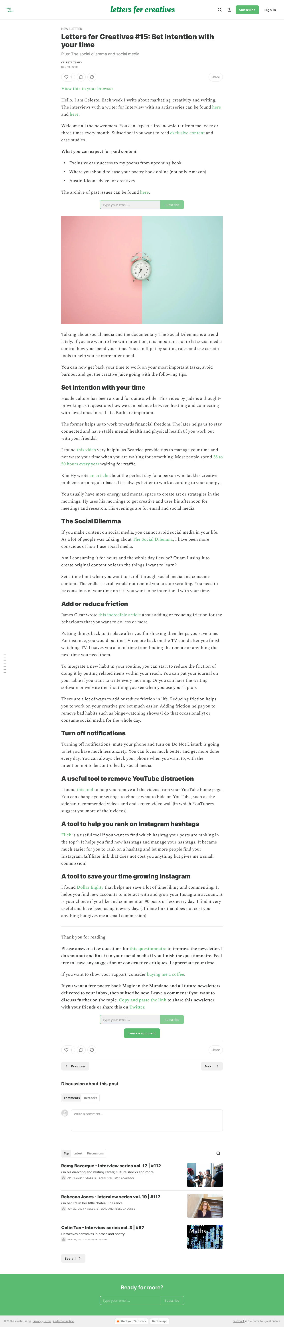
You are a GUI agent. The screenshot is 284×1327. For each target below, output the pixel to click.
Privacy (37, 1321)
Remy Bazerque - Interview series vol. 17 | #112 (111, 1165)
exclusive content (187, 133)
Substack (239, 1321)
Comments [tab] (72, 1098)
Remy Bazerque (123, 1177)
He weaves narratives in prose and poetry (93, 1234)
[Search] (219, 9)
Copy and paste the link (142, 1000)
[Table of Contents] (5, 663)
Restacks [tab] (90, 1098)
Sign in (270, 10)
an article (99, 475)
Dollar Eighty (90, 887)
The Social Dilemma (153, 539)
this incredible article (120, 615)
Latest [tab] (78, 1153)
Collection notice (63, 1321)
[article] (142, 1175)
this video (86, 450)
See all (70, 1258)
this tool (85, 789)
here (216, 107)
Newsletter (71, 29)
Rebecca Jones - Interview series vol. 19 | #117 (110, 1196)
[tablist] (80, 1098)
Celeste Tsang (71, 62)
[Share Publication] (229, 9)
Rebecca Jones (124, 1208)
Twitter (136, 1007)
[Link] (55, 387)
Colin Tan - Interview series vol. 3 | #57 (102, 1227)
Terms (47, 1321)
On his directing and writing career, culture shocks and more (107, 1172)
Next (209, 1066)
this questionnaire (148, 948)
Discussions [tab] (95, 1153)
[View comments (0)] (81, 77)
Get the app (160, 1321)
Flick (66, 835)
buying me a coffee (165, 974)
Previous (78, 1066)
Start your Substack (133, 1321)
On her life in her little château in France (91, 1203)
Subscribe (247, 10)
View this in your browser (87, 88)
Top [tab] (66, 1153)
